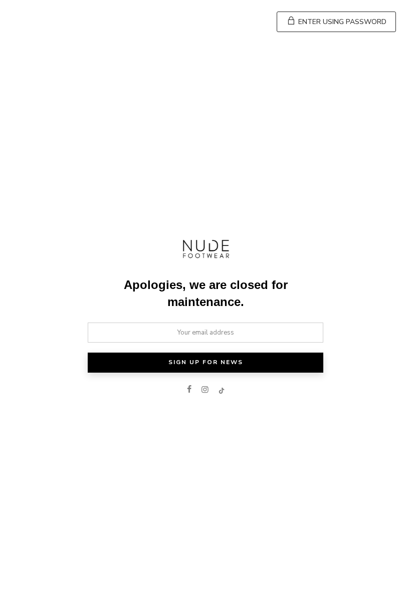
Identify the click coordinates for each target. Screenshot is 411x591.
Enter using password (341, 22)
